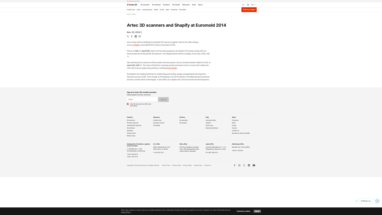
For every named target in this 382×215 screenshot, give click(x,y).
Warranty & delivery (212, 128)
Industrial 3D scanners (134, 125)
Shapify (136, 45)
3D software (131, 128)
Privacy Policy (187, 165)
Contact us (235, 130)
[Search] (243, 4)
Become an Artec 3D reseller (241, 133)
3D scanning (183, 120)
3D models (182, 9)
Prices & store (131, 133)
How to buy (209, 125)
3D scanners (131, 120)
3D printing (183, 123)
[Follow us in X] (244, 165)
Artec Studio (172, 68)
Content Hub (131, 9)
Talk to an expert (249, 10)
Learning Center (147, 9)
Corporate (235, 120)
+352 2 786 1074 (132, 156)
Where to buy (131, 136)
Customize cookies (243, 211)
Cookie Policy (198, 165)
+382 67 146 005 (237, 150)
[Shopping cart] (248, 4)
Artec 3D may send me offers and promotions (140, 105)
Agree (257, 211)
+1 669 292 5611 (158, 152)
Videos (156, 9)
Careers (234, 128)
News (167, 9)
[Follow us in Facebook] (235, 165)
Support (208, 123)
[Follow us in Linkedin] (249, 165)
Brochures (174, 9)
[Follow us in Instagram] (239, 165)
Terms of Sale (176, 165)
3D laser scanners (132, 123)
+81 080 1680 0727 (212, 152)
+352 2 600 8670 (132, 154)
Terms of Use (166, 165)
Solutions (130, 130)
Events (162, 9)
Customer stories (158, 123)
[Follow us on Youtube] (254, 165)
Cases (139, 9)
